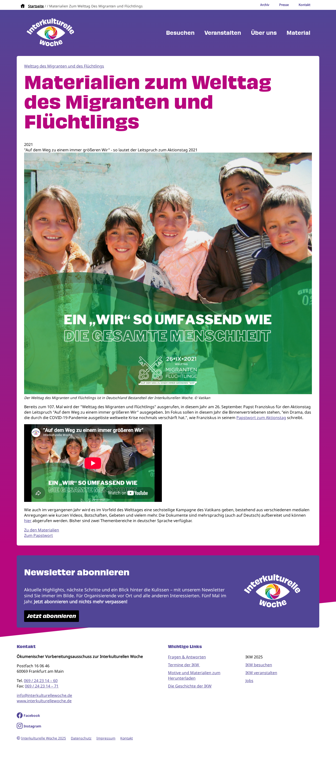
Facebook (32, 715)
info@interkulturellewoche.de (44, 695)
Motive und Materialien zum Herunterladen (194, 675)
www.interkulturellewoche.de (44, 701)
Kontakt (126, 738)
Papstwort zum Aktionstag (261, 417)
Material (298, 33)
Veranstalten (222, 33)
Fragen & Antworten (187, 657)
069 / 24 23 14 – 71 (42, 686)
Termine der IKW (184, 665)
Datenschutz (81, 738)
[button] (168, 392)
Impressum (105, 738)
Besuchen (180, 33)
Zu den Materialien (41, 530)
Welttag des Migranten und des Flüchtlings (64, 66)
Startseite (36, 6)
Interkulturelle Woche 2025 (43, 738)
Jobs (249, 680)
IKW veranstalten (261, 672)
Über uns (264, 33)
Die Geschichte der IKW (190, 686)
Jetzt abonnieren (51, 616)
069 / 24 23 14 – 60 (41, 680)
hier (27, 520)
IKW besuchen (258, 665)
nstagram (33, 726)
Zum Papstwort (38, 535)
